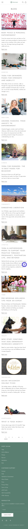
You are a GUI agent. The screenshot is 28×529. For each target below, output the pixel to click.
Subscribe (7, 515)
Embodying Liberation (13, 208)
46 (19, 437)
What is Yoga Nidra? (12, 422)
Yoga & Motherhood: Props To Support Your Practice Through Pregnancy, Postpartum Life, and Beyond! (14, 253)
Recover (4, 457)
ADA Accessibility (6, 493)
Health (4, 336)
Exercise (5, 72)
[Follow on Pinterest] (10, 520)
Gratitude (5, 117)
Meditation (4, 460)
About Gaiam (5, 479)
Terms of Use (5, 487)
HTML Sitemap (5, 495)
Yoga (3, 449)
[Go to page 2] (22, 437)
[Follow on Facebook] (2, 520)
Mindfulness (6, 418)
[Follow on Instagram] (6, 520)
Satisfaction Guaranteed (7, 476)
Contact (3, 471)
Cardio (4, 163)
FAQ (3, 474)
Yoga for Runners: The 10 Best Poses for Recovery (13, 168)
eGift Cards (4, 490)
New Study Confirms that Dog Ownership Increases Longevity (12, 341)
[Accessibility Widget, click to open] (24, 264)
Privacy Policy (5, 485)
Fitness (3, 455)
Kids (3, 463)
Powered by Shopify (18, 525)
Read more (4, 49)
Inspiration (6, 377)
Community (6, 204)
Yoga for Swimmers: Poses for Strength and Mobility (12, 78)
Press (3, 482)
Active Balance (5, 452)
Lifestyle (5, 245)
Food (3, 295)
